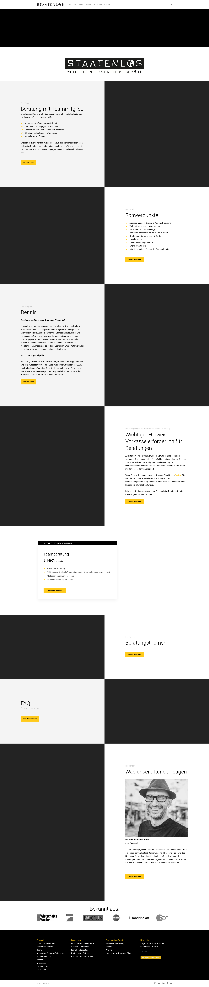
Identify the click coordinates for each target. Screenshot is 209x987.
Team (39, 950)
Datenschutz (42, 966)
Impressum (42, 963)
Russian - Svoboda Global (82, 956)
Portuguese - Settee (80, 953)
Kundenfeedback (44, 956)
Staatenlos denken (45, 947)
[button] (28, 162)
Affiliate (109, 950)
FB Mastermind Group (115, 943)
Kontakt (40, 960)
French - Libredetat (79, 950)
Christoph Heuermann (46, 943)
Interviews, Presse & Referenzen (51, 953)
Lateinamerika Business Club (118, 953)
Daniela (178, 475)
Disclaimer (41, 969)
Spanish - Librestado (80, 947)
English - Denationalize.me (82, 943)
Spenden (110, 947)
